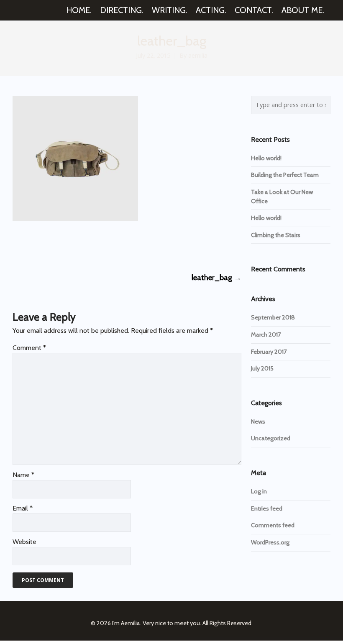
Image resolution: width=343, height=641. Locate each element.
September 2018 (273, 317)
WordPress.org (270, 542)
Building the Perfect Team (285, 175)
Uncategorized (270, 438)
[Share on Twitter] (31, 245)
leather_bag (216, 277)
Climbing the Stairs (275, 235)
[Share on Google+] (47, 245)
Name (23, 475)
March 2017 (266, 334)
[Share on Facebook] (16, 245)
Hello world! (266, 158)
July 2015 (262, 368)
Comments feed (272, 525)
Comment (29, 348)
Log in (259, 491)
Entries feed (266, 508)
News (258, 421)
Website (24, 542)
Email (23, 508)
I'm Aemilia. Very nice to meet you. (156, 623)
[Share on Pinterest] (78, 245)
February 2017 (269, 351)
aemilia (197, 55)
